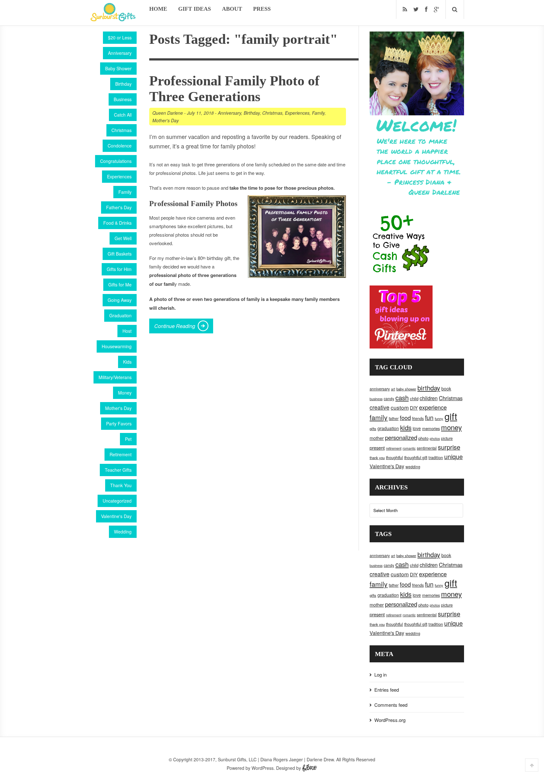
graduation (388, 428)
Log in (380, 674)
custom (400, 407)
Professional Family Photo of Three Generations (234, 88)
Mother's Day (118, 408)
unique (453, 456)
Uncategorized (117, 501)
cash (402, 397)
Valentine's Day (116, 516)
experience (433, 407)
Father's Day (119, 207)
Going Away (120, 300)
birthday (428, 387)
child (414, 398)
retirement (393, 448)
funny (439, 418)
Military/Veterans (115, 377)
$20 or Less (120, 37)
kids (405, 427)
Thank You (121, 485)
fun (429, 417)
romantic (409, 448)
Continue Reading (174, 326)
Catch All (123, 115)
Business (123, 99)
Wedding (123, 531)
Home (158, 9)
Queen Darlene (167, 113)
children (429, 398)
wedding (412, 466)
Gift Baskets (120, 254)
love (417, 428)
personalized (401, 437)
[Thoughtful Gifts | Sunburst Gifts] (113, 19)
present (377, 447)
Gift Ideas (194, 9)
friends (418, 418)
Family (125, 192)
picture (447, 438)
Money (125, 392)
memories (431, 428)
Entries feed (386, 689)
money (451, 427)
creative (379, 407)
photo (423, 438)
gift (451, 416)
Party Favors (119, 423)
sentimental (427, 448)
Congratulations (116, 161)
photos (435, 438)
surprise (449, 447)
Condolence (120, 145)
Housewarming (117, 346)
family (379, 417)
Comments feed (390, 704)
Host (127, 331)
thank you (377, 457)
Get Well (123, 238)
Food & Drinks (117, 223)
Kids (127, 362)
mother (377, 438)
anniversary (380, 389)
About (232, 9)
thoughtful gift (415, 457)
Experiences (119, 176)
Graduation (120, 315)
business (376, 398)
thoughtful (394, 457)
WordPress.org (389, 720)
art (393, 388)
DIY (414, 407)
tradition (435, 457)
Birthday (123, 84)
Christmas (121, 130)
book (446, 388)
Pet (128, 439)
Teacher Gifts (118, 470)
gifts (373, 428)
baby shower (406, 388)
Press (262, 9)
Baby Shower (118, 68)
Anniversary (120, 53)
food (405, 417)
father (394, 418)
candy (389, 398)
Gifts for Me (120, 284)
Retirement (121, 454)
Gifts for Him (119, 269)
